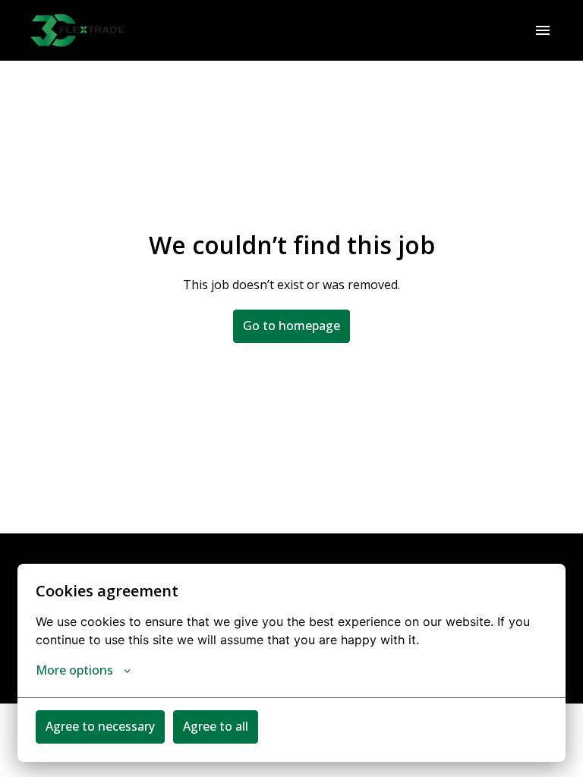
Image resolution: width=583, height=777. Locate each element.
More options (74, 670)
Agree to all (215, 726)
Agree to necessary (100, 726)
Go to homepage (291, 325)
